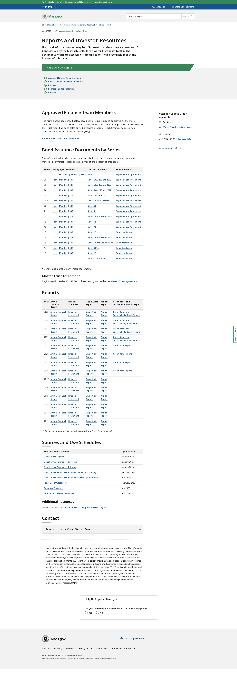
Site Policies (102, 648)
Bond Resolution (124, 232)
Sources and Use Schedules (61, 88)
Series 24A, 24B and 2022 (99, 190)
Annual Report (104, 322)
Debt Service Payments (55, 456)
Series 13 (92, 253)
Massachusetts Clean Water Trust (73, 31)
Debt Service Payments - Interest (60, 462)
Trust (109, 25)
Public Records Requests (125, 648)
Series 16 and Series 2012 (100, 237)
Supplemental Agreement (128, 174)
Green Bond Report (122, 345)
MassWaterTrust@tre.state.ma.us (175, 127)
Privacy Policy (85, 648)
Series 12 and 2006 (96, 258)
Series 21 (92, 211)
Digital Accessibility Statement (58, 648)
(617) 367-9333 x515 (181, 139)
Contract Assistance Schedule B (59, 493)
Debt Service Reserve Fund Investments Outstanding (70, 472)
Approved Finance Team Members (64, 78)
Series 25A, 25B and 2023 (99, 185)
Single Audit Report (91, 322)
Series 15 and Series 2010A (100, 242)
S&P (83, 174)
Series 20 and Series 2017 (100, 216)
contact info (169, 148)
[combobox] (160, 16)
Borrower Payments (53, 488)
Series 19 (92, 221)
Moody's (74, 174)
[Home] (43, 24)
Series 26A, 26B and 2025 (99, 179)
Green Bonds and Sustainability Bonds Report (126, 322)
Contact (52, 92)
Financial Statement (73, 322)
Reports (52, 85)
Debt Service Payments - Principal (60, 467)
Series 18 (92, 227)
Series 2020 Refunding (98, 200)
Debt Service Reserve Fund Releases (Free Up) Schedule (71, 477)
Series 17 (92, 232)
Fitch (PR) (63, 174)
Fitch (54, 174)
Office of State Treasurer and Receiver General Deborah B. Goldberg (75, 25)
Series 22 (92, 206)
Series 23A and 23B (97, 195)
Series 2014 (93, 248)
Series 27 (92, 174)
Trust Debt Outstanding (56, 482)
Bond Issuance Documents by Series (65, 81)
